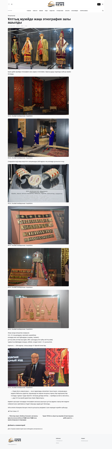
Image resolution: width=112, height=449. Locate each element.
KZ (99, 4)
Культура (67, 10)
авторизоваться (37, 428)
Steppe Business (84, 10)
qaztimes (18, 25)
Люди (46, 10)
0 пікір (26, 25)
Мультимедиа (74, 10)
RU (102, 4)
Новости (35, 10)
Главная (29, 10)
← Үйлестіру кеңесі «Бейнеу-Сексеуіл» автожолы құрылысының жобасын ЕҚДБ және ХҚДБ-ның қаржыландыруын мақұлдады (23, 418)
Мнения (41, 10)
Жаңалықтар (11, 15)
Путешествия (60, 10)
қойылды (65, 407)
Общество (52, 10)
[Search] (103, 10)
